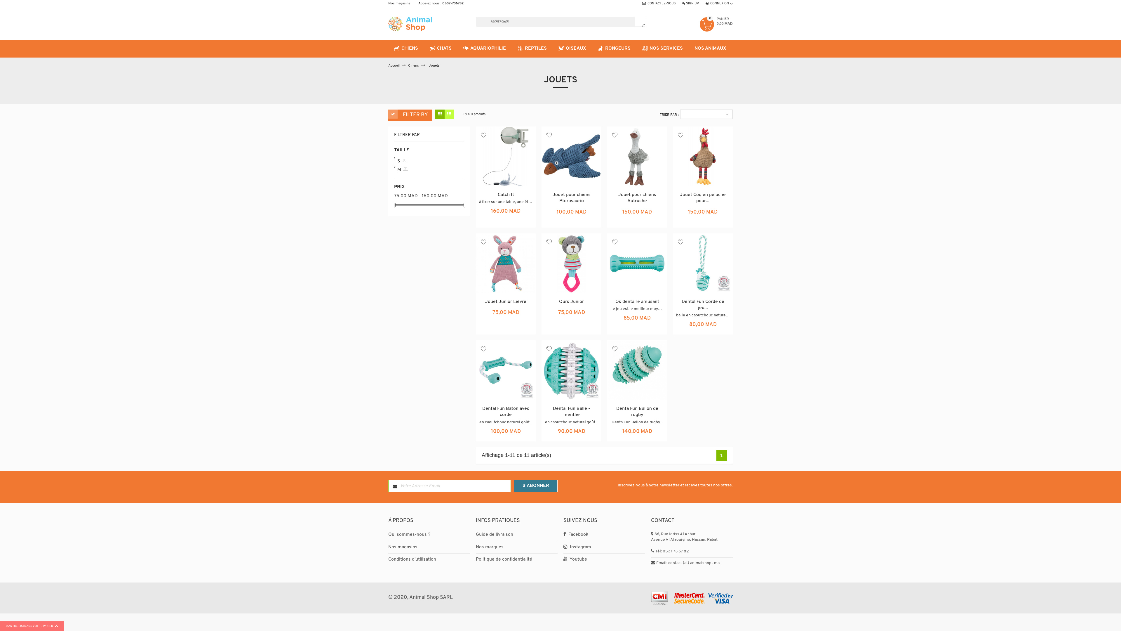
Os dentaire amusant (637, 301)
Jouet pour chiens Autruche (637, 198)
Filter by (415, 115)
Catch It (506, 195)
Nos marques (490, 547)
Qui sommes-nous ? (409, 534)
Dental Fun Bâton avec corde (505, 411)
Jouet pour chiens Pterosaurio (572, 198)
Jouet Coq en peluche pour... (703, 198)
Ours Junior (571, 301)
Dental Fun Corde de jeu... (703, 305)
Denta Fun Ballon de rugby (637, 411)
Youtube (578, 559)
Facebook (578, 534)
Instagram (580, 547)
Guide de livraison (494, 534)
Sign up (692, 3)
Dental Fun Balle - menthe (571, 411)
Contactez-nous (661, 3)
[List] (449, 114)
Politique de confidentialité (504, 559)
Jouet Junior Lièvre (505, 301)
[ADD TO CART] (520, 216)
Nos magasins (399, 3)
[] (640, 22)
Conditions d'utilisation (412, 559)
